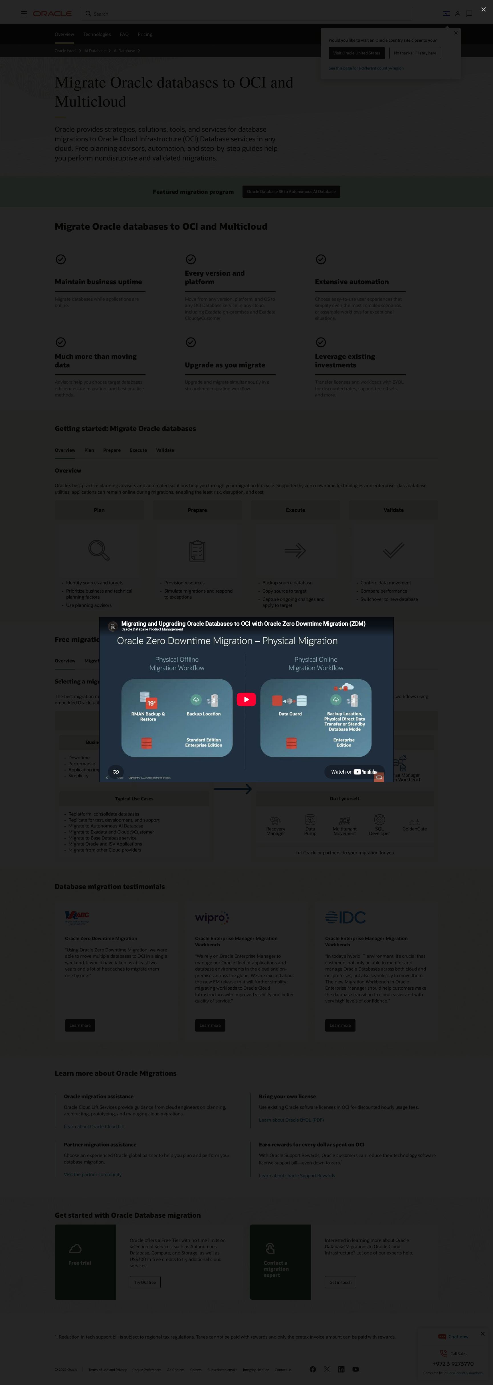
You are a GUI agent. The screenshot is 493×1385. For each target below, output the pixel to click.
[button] (483, 9)
